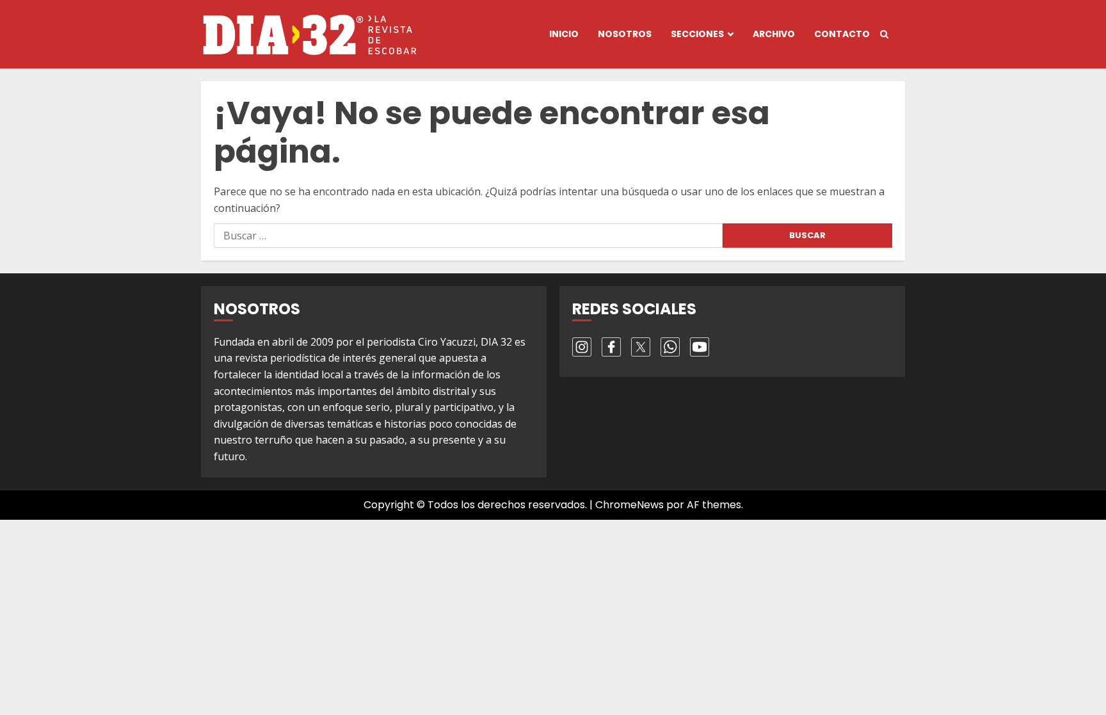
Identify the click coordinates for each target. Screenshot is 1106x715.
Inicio (564, 34)
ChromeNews (629, 504)
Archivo (774, 34)
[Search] (884, 34)
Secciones (697, 34)
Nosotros (625, 34)
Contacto (842, 34)
